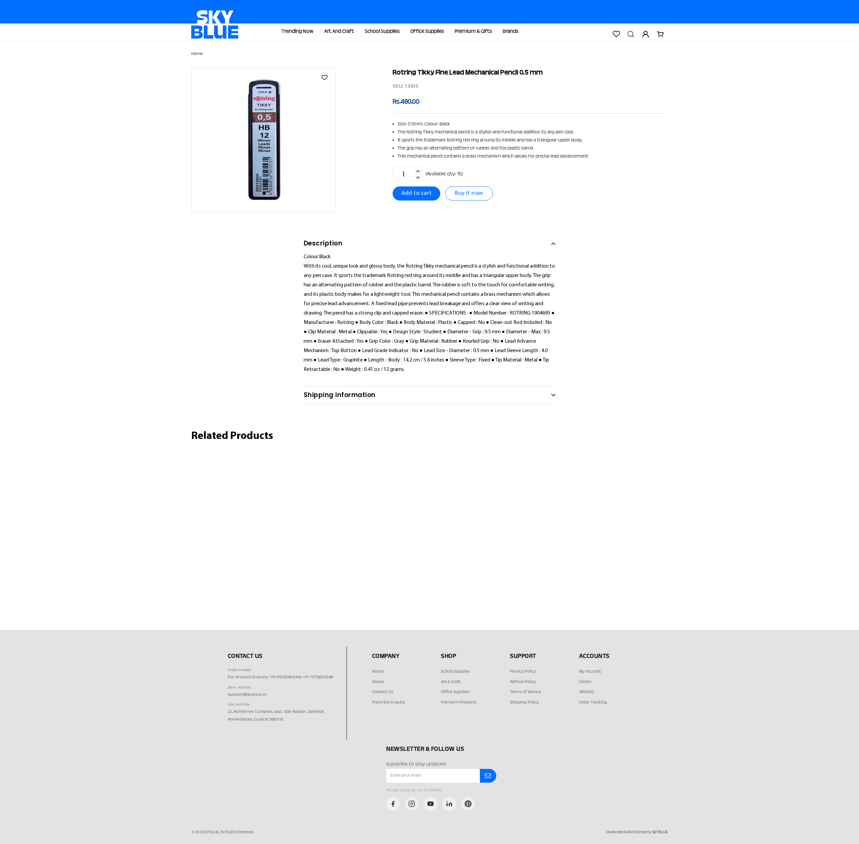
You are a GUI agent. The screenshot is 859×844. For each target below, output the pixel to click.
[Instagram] (411, 803)
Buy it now (469, 193)
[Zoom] (263, 139)
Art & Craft (451, 682)
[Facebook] (393, 803)
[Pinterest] (468, 803)
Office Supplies (427, 31)
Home (197, 54)
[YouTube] (430, 803)
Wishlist (586, 692)
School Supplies (382, 31)
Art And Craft (339, 31)
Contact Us (382, 692)
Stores (378, 682)
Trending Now (297, 31)
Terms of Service (525, 692)
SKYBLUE (660, 832)
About (378, 672)
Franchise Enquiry (388, 702)
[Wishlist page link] (616, 34)
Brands (510, 31)
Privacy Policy (523, 672)
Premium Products (458, 702)
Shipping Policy (524, 702)
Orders (585, 682)
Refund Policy (523, 682)
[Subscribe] (488, 776)
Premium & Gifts (473, 31)
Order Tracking (593, 702)
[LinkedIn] (449, 803)
